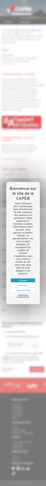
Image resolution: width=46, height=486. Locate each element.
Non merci (23, 285)
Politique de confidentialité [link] (23, 296)
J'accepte (23, 280)
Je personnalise (23, 290)
